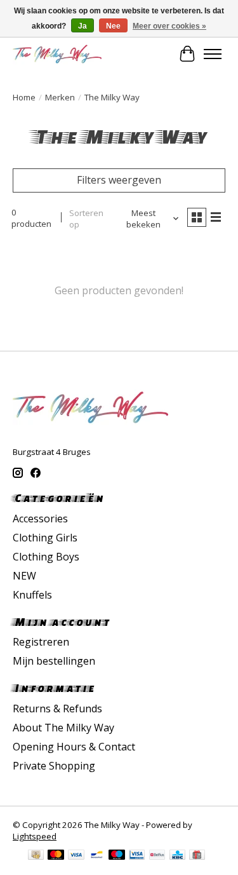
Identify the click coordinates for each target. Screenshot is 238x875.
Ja (82, 26)
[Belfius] (157, 856)
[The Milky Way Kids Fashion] (57, 54)
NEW (24, 576)
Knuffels (32, 595)
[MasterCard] (56, 856)
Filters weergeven (119, 180)
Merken (60, 97)
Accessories (40, 519)
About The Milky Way (63, 728)
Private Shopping (54, 766)
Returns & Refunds (57, 709)
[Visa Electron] (137, 856)
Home (24, 97)
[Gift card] (197, 856)
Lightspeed (34, 836)
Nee (113, 26)
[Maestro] (117, 856)
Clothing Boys (46, 557)
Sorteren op (86, 218)
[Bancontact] (97, 856)
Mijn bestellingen (54, 661)
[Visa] (76, 856)
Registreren (41, 642)
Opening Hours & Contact (74, 747)
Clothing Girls (45, 538)
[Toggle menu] (212, 54)
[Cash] (36, 856)
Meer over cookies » (169, 26)
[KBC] (177, 856)
